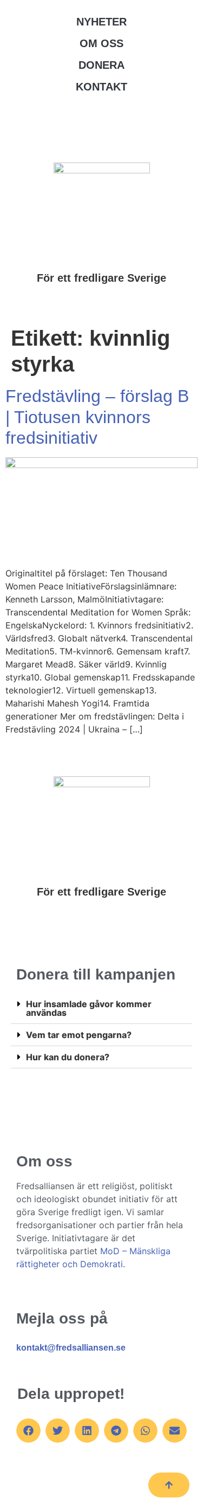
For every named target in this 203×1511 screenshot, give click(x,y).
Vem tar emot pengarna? (79, 1034)
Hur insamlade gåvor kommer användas (89, 1008)
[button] (101, 1008)
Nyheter (101, 22)
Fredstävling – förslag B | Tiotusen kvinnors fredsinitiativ (97, 417)
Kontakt (101, 87)
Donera (101, 65)
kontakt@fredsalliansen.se (71, 1347)
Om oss (101, 43)
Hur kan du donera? (67, 1057)
